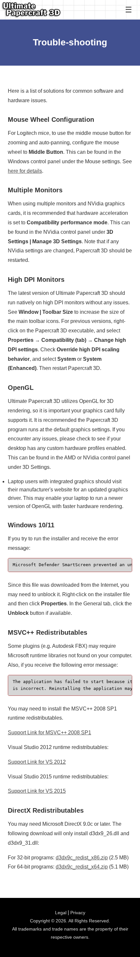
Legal (60, 912)
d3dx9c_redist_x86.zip (82, 857)
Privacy (77, 912)
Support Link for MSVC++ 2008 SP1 (49, 732)
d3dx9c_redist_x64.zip (82, 866)
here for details (25, 171)
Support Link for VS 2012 (37, 762)
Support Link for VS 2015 (37, 791)
